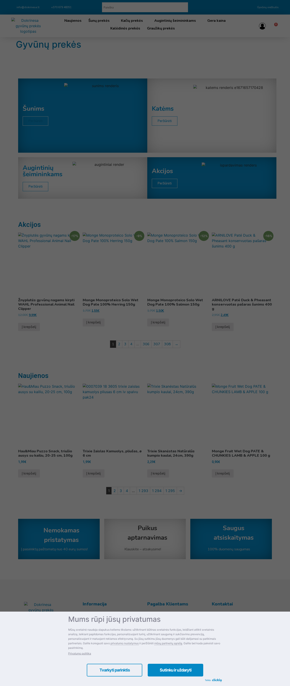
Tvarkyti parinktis (114, 670)
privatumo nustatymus (125, 643)
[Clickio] (217, 680)
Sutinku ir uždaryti (175, 670)
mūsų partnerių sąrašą (168, 643)
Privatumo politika (79, 653)
